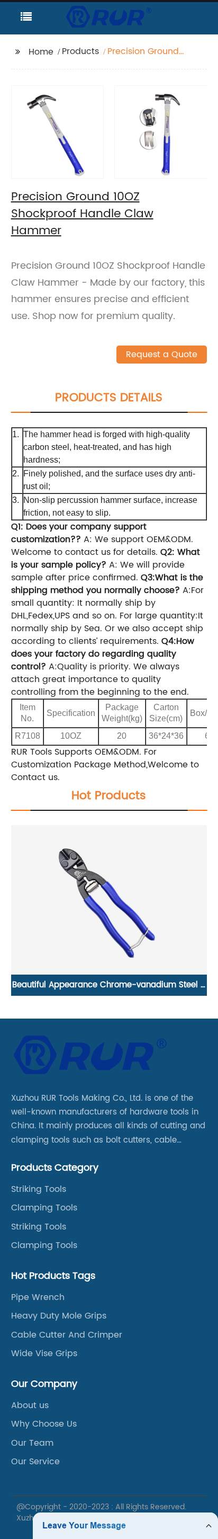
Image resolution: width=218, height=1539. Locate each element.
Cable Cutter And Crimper (66, 1335)
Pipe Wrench (38, 1297)
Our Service (35, 1462)
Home (41, 52)
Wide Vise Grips (44, 1353)
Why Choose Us (44, 1424)
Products (80, 51)
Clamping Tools (44, 1207)
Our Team (32, 1443)
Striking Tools (38, 1189)
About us (30, 1405)
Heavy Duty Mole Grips (58, 1316)
